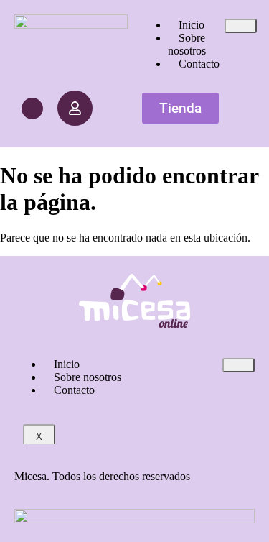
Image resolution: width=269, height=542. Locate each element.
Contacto (199, 64)
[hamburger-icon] (241, 26)
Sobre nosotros (187, 44)
